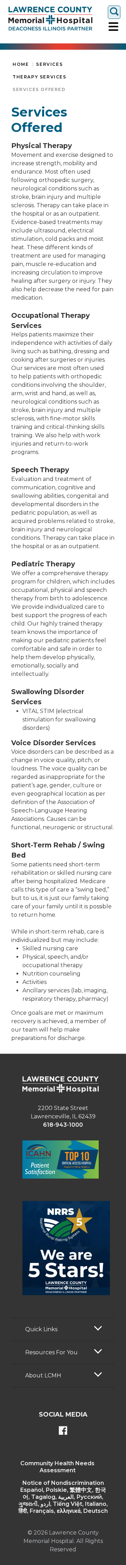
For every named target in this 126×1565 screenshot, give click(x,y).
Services (49, 64)
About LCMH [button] (43, 1375)
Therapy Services (39, 76)
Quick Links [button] (41, 1329)
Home (21, 64)
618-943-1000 (63, 1125)
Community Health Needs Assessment (57, 1467)
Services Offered (39, 89)
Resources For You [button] (51, 1352)
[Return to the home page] (50, 18)
